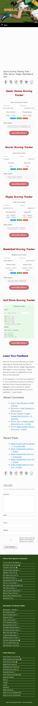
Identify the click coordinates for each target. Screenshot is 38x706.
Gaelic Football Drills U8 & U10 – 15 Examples (21, 416)
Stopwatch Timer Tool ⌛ (10, 573)
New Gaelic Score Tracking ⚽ (11, 565)
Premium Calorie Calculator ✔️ (11, 570)
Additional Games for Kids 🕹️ (11, 638)
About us (5, 680)
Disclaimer (6, 687)
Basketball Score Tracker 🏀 (11, 667)
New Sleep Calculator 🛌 (10, 578)
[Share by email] (31, 82)
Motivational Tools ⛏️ (9, 598)
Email (5, 523)
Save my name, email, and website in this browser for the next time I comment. (27, 539)
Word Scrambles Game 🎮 (10, 615)
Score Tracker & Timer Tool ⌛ (11, 657)
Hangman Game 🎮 (8, 617)
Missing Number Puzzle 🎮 (10, 625)
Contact (5, 685)
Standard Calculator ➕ (9, 672)
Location (5, 682)
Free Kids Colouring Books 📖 (11, 640)
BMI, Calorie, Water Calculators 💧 (13, 585)
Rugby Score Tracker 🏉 (10, 664)
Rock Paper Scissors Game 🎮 (12, 630)
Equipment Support (8, 677)
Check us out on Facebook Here (12, 692)
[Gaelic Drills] (19, 10)
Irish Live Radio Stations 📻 (11, 643)
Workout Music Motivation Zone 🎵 (13, 596)
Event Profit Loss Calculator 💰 (12, 675)
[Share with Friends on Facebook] (5, 82)
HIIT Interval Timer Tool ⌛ (10, 575)
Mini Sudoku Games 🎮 (9, 612)
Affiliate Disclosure (8, 690)
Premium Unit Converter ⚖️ (10, 583)
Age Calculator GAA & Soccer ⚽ (12, 580)
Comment (6, 494)
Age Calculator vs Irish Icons (11, 645)
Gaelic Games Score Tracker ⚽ (12, 659)
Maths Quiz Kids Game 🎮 (10, 632)
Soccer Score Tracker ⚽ (10, 662)
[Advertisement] (19, 50)
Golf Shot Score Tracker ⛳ (11, 669)
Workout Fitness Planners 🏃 (11, 593)
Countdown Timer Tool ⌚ (10, 567)
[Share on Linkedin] (26, 82)
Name (5, 515)
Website (5, 530)
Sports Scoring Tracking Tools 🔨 (12, 590)
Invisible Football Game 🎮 (10, 635)
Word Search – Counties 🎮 (11, 609)
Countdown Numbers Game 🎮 (11, 627)
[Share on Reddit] (16, 82)
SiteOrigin (29, 702)
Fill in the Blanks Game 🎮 (10, 622)
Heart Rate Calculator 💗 (10, 588)
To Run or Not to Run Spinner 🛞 (12, 562)
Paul (12, 403)
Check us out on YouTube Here (11, 695)
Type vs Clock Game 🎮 (10, 620)
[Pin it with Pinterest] (21, 82)
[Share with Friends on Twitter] (11, 82)
